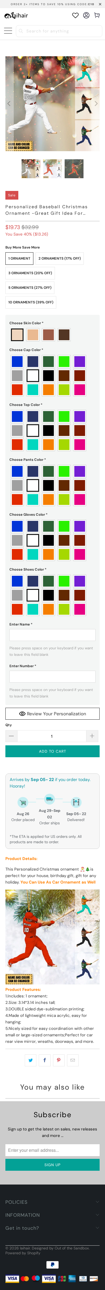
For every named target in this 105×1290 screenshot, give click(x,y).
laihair (25, 1248)
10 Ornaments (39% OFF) (30, 302)
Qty (8, 725)
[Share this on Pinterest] (59, 1060)
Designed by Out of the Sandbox (60, 1248)
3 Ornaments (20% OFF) (30, 273)
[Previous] (9, 103)
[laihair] (16, 15)
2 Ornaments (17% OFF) (59, 258)
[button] (52, 323)
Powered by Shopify (22, 1253)
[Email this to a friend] (73, 1060)
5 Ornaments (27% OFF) (29, 287)
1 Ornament (19, 258)
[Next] (95, 103)
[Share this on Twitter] (30, 1060)
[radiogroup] (52, 335)
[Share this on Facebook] (44, 1060)
